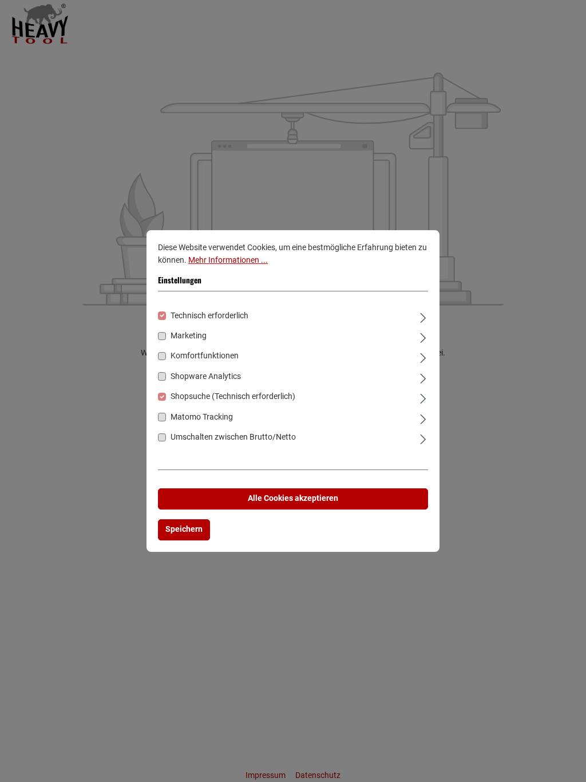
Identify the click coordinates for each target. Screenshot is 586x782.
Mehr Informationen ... (228, 260)
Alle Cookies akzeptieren (293, 499)
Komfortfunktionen (205, 356)
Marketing (189, 336)
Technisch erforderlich (209, 316)
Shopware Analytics (206, 376)
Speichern (184, 529)
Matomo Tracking (202, 417)
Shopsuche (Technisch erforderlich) (233, 396)
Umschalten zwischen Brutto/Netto (233, 437)
